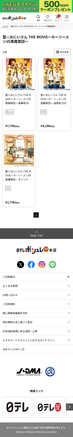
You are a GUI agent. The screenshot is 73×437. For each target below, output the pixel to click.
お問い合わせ (10, 295)
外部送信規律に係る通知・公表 (20, 331)
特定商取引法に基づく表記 (17, 322)
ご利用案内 (9, 277)
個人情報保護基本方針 (15, 313)
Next (69, 407)
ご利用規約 (9, 304)
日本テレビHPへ (12, 349)
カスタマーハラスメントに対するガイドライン (29, 340)
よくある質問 (10, 286)
